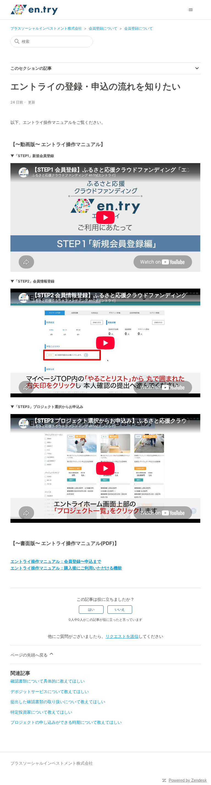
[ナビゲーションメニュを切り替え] (191, 9)
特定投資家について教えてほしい (41, 712)
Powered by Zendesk (188, 780)
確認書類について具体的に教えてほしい (47, 681)
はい (91, 609)
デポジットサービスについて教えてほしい (49, 691)
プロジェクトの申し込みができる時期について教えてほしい (66, 722)
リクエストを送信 (122, 636)
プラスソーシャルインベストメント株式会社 (46, 28)
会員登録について (103, 28)
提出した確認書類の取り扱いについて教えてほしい (57, 701)
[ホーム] (34, 10)
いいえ (120, 609)
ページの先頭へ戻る (29, 655)
